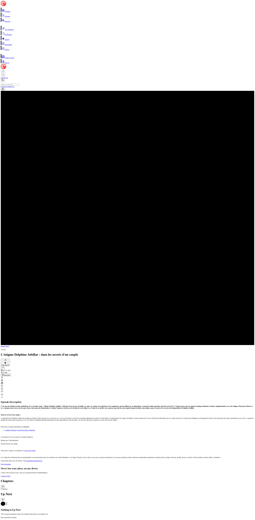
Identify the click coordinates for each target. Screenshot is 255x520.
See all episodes (6, 464)
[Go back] (3, 71)
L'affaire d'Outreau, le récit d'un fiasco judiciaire (20, 430)
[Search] (3, 80)
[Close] (3, 486)
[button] (127, 9)
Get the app (4, 78)
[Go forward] (3, 75)
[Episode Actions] (3, 367)
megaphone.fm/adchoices (34, 461)
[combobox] (10, 85)
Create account (5, 86)
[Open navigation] (3, 89)
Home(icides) (5, 346)
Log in (12, 86)
